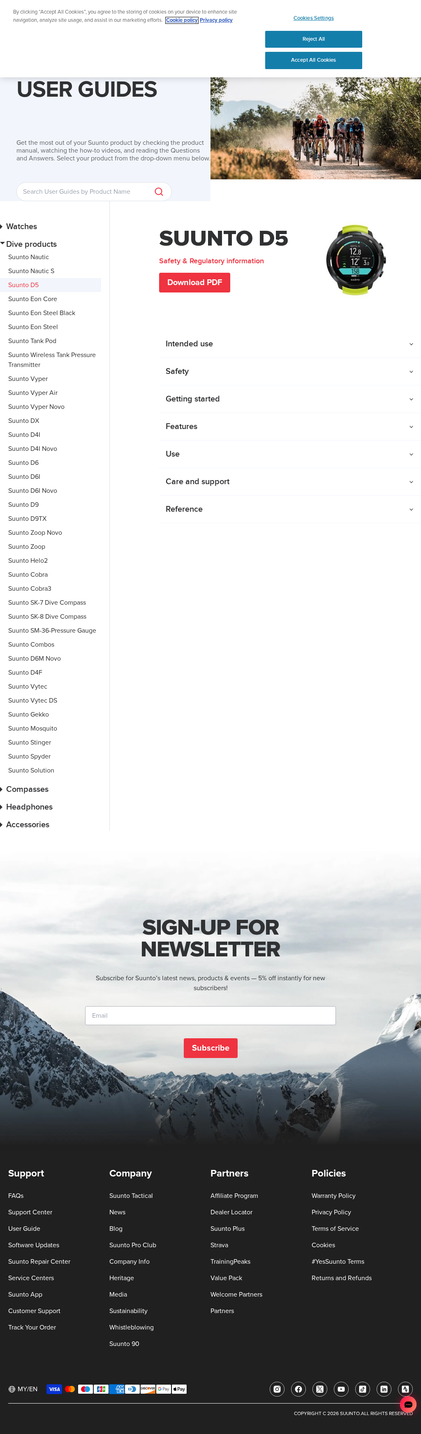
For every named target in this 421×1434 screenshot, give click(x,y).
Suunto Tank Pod (32, 341)
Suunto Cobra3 (29, 588)
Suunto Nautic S (31, 271)
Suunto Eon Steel (33, 327)
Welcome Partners (236, 1294)
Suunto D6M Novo (34, 658)
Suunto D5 (23, 285)
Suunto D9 (23, 504)
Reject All (314, 39)
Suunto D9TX (27, 518)
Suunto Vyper (28, 379)
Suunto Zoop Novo (35, 532)
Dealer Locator (231, 1212)
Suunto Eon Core (32, 299)
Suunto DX (23, 421)
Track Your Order (32, 1327)
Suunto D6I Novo (32, 490)
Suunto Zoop (26, 546)
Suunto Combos (31, 644)
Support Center (30, 1212)
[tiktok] (362, 1389)
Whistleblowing (131, 1327)
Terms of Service (335, 1228)
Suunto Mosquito (32, 728)
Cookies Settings (314, 18)
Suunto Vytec (27, 686)
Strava (219, 1245)
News (117, 1212)
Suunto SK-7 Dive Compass (47, 602)
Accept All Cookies (313, 60)
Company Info (129, 1261)
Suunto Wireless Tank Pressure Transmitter (52, 360)
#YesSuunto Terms (338, 1261)
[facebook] (298, 1389)
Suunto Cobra (28, 574)
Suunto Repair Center (39, 1261)
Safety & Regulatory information (211, 261)
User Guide (24, 1228)
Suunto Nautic (28, 257)
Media (118, 1294)
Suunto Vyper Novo (36, 407)
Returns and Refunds (342, 1278)
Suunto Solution (31, 770)
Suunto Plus (227, 1228)
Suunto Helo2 (28, 560)
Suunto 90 (124, 1344)
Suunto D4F (25, 672)
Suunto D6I (24, 476)
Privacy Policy (331, 1212)
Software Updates (33, 1245)
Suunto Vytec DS (32, 700)
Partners (222, 1311)
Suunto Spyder (29, 756)
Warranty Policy (334, 1196)
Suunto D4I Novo (32, 449)
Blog (116, 1228)
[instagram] (277, 1389)
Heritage (121, 1278)
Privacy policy (216, 20)
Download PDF (194, 282)
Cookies (323, 1245)
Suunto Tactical (131, 1196)
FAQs (15, 1196)
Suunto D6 (23, 462)
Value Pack (226, 1278)
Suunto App (25, 1294)
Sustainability (128, 1311)
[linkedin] (384, 1389)
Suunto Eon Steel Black (41, 313)
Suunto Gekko (28, 714)
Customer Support (34, 1311)
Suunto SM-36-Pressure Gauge (52, 630)
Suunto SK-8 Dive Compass (47, 616)
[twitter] (319, 1389)
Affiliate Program (234, 1196)
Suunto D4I (24, 435)
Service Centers (31, 1278)
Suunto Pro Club (132, 1245)
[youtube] (341, 1389)
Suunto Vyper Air (33, 393)
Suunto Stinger (29, 742)
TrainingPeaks (230, 1261)
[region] (210, 38)
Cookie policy (182, 20)
